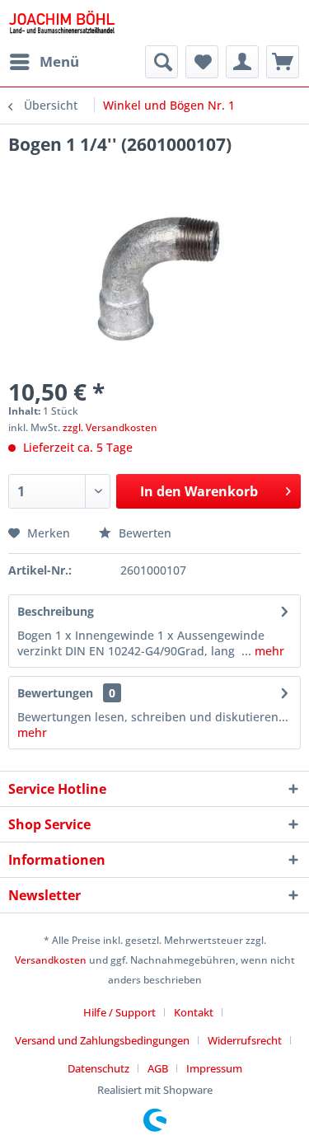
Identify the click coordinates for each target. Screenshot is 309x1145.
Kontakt (193, 1012)
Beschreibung (55, 611)
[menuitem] (43, 61)
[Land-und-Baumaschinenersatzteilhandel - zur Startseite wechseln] (61, 22)
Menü (59, 61)
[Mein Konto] (242, 61)
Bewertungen (55, 693)
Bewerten (143, 533)
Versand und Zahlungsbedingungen (102, 1040)
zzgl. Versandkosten (110, 427)
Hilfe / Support (119, 1012)
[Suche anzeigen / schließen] (161, 61)
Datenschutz (98, 1068)
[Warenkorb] (282, 61)
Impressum (214, 1068)
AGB (157, 1068)
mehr (267, 651)
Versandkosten (51, 960)
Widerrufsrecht (245, 1040)
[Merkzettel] (201, 61)
